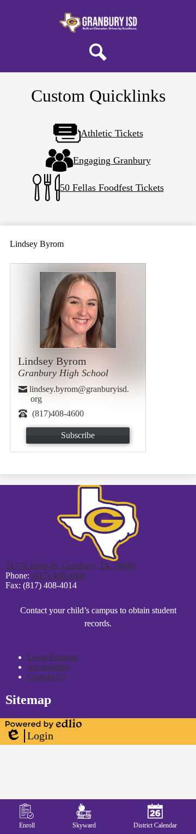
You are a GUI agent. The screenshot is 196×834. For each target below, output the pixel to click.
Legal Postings (52, 657)
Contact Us (46, 676)
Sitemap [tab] (28, 700)
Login (29, 736)
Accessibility (49, 666)
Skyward (84, 825)
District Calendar (155, 825)
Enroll (27, 825)
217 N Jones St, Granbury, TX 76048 (70, 565)
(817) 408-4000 (58, 575)
